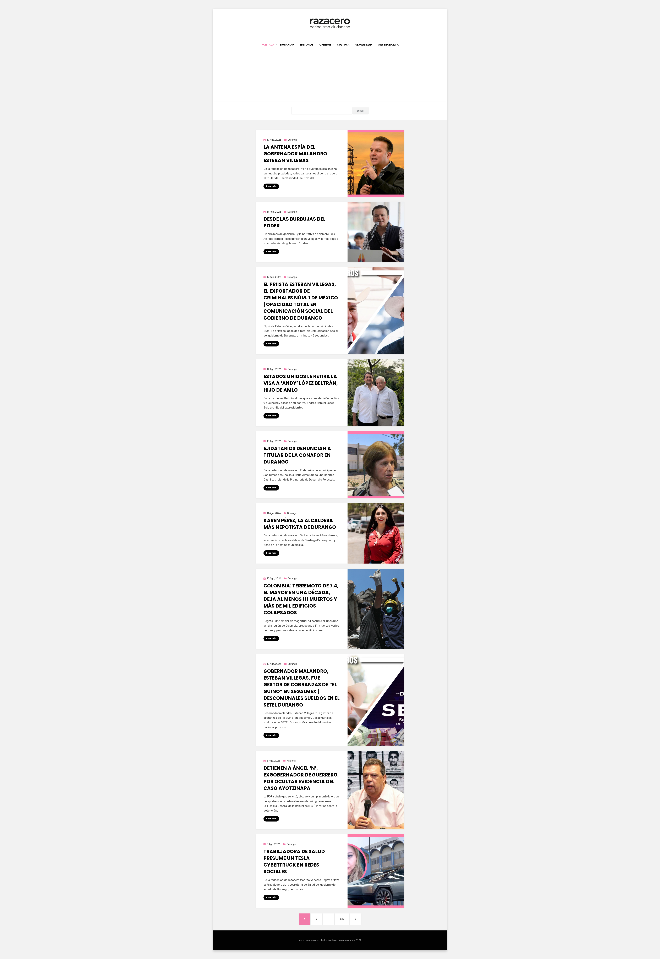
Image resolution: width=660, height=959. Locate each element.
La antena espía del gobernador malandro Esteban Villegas (295, 154)
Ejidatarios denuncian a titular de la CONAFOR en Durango (297, 455)
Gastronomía (388, 44)
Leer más (271, 186)
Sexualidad (363, 44)
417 (344, 919)
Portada (267, 44)
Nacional (291, 760)
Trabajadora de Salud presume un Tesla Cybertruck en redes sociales (294, 861)
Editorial (307, 44)
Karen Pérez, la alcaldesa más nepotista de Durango (299, 524)
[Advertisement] (330, 73)
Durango (287, 44)
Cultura (343, 44)
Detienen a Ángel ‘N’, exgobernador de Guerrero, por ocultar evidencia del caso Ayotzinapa (301, 778)
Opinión (325, 44)
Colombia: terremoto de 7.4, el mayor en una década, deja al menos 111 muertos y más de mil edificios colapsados (300, 599)
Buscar (360, 110)
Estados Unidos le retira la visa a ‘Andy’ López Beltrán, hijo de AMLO (300, 383)
